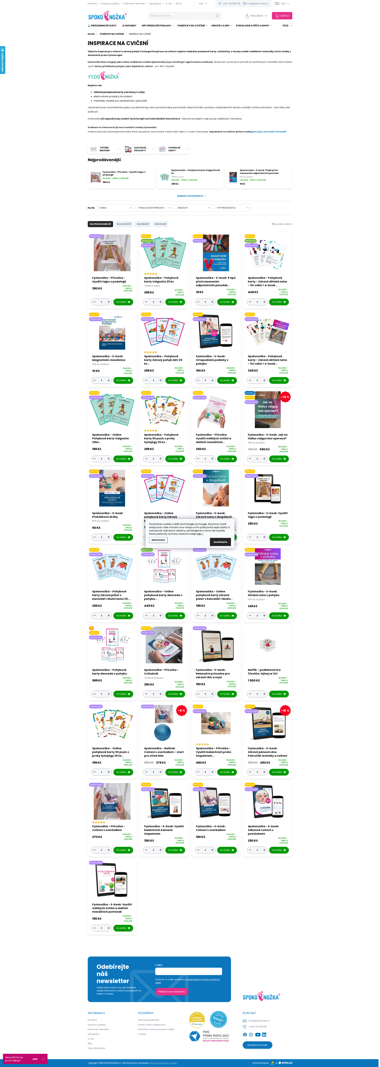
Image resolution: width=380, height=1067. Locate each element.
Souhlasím (220, 542)
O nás (169, 3)
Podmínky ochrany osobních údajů (156, 1029)
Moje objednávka (96, 1048)
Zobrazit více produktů (190, 196)
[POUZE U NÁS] (112, 254)
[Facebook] (245, 1034)
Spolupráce (155, 3)
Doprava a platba (110, 3)
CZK (283, 3)
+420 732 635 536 (258, 1026)
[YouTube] (258, 1034)
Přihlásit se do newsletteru (171, 991)
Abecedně (160, 224)
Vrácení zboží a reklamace (152, 1024)
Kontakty (92, 3)
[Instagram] (251, 1034)
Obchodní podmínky (148, 1020)
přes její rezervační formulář (269, 131)
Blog (90, 1043)
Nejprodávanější (100, 224)
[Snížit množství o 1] (94, 302)
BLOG (179, 3)
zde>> (200, 534)
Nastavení (158, 540)
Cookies (142, 1034)
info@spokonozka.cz (259, 1020)
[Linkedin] (264, 1034)
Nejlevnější (124, 224)
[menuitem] (103, 25)
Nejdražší (143, 224)
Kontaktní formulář (257, 1045)
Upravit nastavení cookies (163, 1063)
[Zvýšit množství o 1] (109, 302)
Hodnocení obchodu (134, 3)
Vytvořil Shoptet (260, 1063)
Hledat (217, 15)
